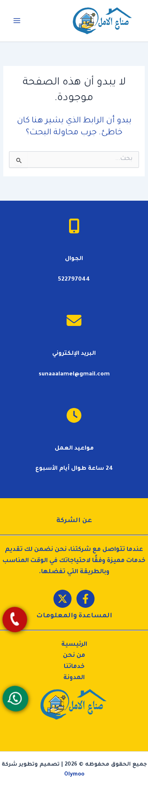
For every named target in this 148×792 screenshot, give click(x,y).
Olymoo (74, 775)
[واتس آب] (15, 699)
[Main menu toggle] (16, 20)
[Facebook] (85, 599)
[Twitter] (62, 599)
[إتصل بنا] (14, 620)
